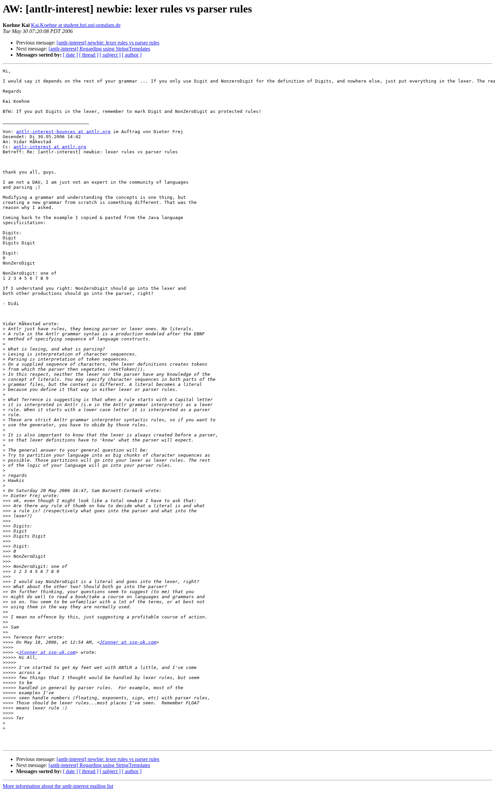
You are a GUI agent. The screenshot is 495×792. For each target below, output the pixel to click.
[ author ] (131, 55)
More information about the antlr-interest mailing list (58, 786)
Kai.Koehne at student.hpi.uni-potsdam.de (76, 25)
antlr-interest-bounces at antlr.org (63, 131)
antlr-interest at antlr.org (49, 146)
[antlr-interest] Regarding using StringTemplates (99, 49)
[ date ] (70, 55)
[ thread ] (88, 55)
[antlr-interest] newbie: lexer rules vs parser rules (108, 42)
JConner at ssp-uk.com (128, 642)
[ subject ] (110, 55)
